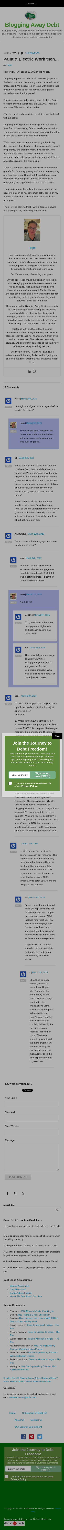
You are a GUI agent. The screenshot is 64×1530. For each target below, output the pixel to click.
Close (57, 736)
